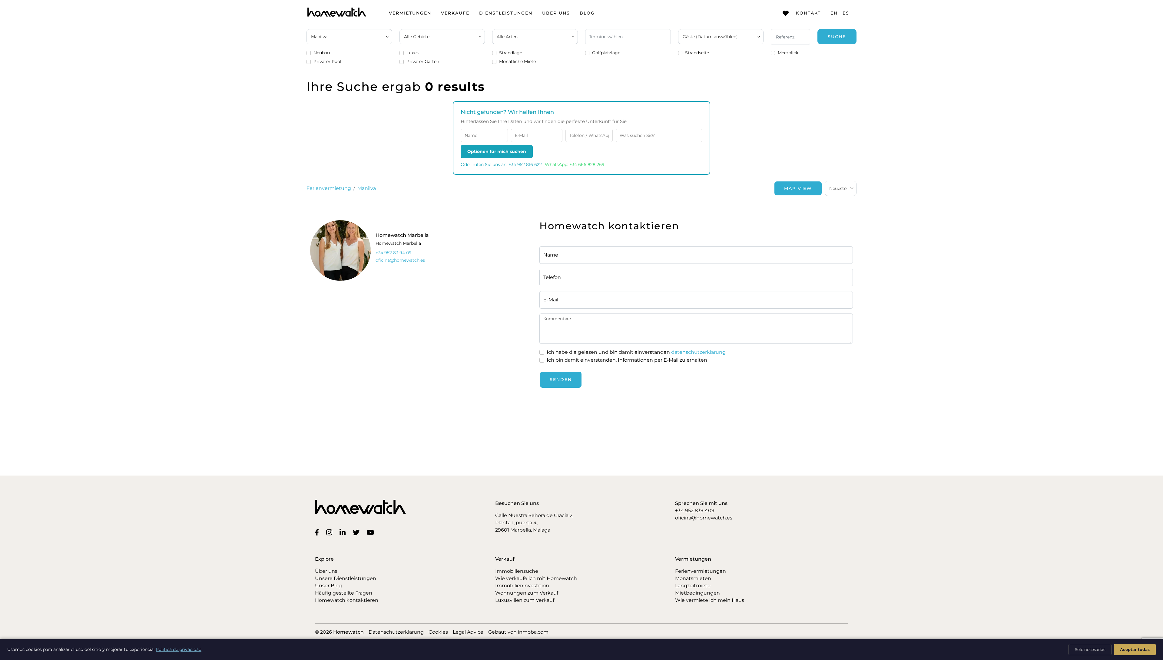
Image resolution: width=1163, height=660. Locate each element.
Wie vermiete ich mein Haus (709, 600)
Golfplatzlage (606, 52)
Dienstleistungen (505, 13)
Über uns (556, 13)
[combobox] (841, 188)
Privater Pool (327, 61)
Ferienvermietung (328, 188)
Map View (798, 188)
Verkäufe (455, 13)
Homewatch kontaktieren (346, 600)
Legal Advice (468, 632)
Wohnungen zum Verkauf (526, 593)
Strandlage (510, 52)
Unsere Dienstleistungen (345, 578)
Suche (837, 36)
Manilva (366, 188)
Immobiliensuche (516, 571)
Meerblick (788, 52)
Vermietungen (410, 13)
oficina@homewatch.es (703, 518)
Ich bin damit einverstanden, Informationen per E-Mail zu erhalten (627, 360)
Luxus (412, 52)
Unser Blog (328, 586)
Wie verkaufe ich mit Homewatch (536, 578)
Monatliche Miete (517, 61)
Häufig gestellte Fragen (343, 593)
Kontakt (808, 13)
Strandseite (697, 52)
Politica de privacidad (178, 649)
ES (846, 13)
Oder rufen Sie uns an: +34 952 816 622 (501, 164)
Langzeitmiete (693, 586)
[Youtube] (371, 532)
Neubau (321, 52)
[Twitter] (357, 532)
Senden (561, 379)
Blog (587, 13)
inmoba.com (533, 632)
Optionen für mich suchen (496, 151)
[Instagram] (330, 532)
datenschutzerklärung (698, 352)
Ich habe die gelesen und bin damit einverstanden (636, 352)
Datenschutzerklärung (396, 632)
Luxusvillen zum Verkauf (524, 600)
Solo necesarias (1090, 649)
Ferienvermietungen (700, 571)
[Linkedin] (344, 532)
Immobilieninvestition (522, 586)
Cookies (438, 632)
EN (834, 13)
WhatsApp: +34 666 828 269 (575, 164)
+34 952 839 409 (694, 510)
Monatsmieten (693, 578)
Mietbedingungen (697, 593)
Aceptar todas (1135, 649)
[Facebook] (318, 532)
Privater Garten (422, 61)
